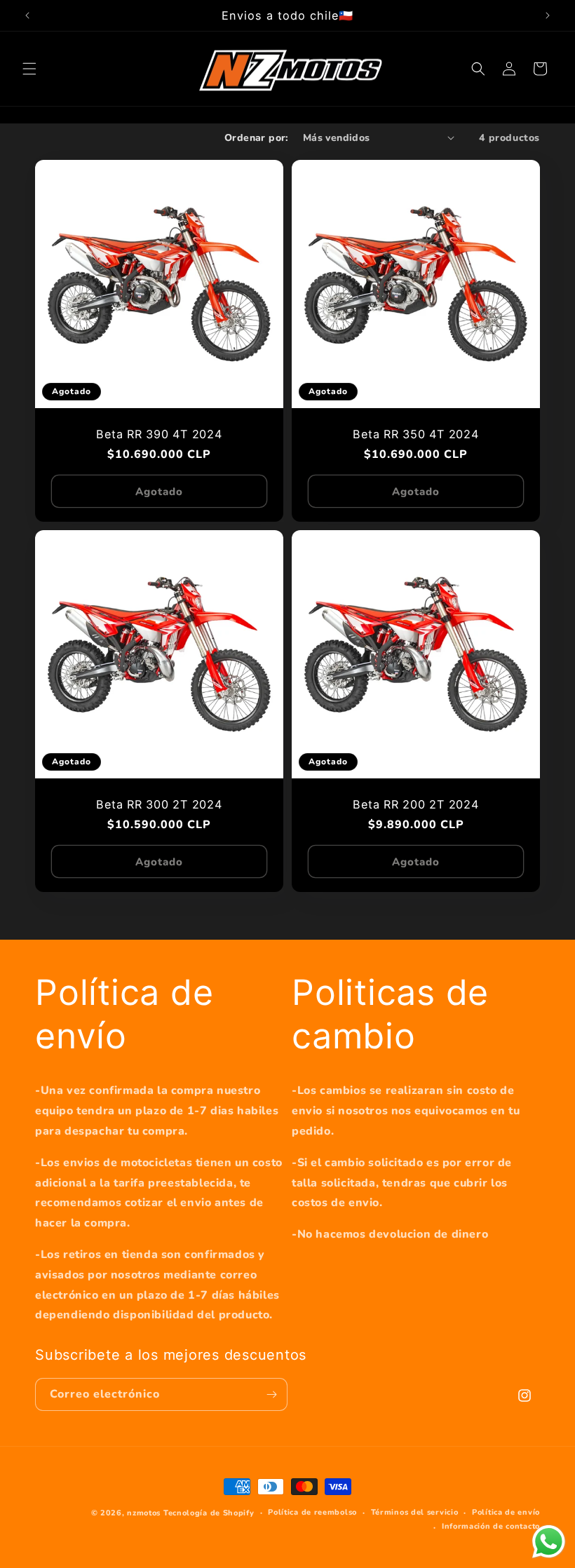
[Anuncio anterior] (27, 15)
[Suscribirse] (271, 1394)
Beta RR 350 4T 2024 (415, 434)
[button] (29, 68)
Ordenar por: (256, 137)
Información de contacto (491, 1526)
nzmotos (144, 1513)
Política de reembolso (312, 1512)
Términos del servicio (415, 1512)
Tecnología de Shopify (209, 1513)
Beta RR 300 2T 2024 (159, 804)
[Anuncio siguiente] (547, 15)
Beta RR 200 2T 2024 (415, 804)
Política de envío (506, 1512)
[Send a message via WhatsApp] (548, 1541)
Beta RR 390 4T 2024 (159, 434)
